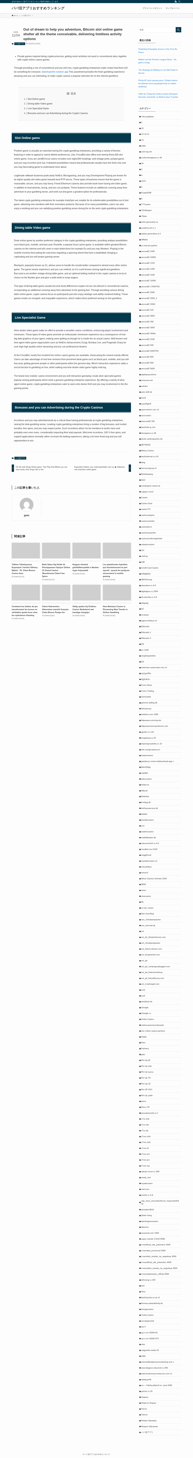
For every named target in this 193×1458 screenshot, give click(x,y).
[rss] (176, 1)
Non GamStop (147, 913)
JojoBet (144, 773)
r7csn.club (145, 1142)
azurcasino (146, 415)
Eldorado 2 (146, 638)
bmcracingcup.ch (149, 468)
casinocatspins (147, 515)
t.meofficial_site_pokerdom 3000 (155, 1245)
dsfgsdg (144, 603)
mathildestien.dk (148, 837)
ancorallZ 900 (147, 363)
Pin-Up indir (146, 1066)
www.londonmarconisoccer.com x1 (156, 1373)
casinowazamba (148, 533)
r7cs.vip (144, 1130)
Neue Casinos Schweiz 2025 (154, 878)
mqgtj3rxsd (146, 855)
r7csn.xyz (145, 1166)
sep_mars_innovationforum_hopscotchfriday (160, 1202)
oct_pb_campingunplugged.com (155, 966)
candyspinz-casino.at (150, 486)
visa (143, 1344)
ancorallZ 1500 (148, 275)
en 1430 (145, 650)
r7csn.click (146, 1136)
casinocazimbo (148, 521)
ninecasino (146, 896)
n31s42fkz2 (146, 867)
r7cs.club (145, 1119)
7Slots (144, 216)
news (143, 890)
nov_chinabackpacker (151, 919)
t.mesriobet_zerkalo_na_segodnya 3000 (159, 1268)
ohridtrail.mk (146, 1001)
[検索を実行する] (178, 29)
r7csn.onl (145, 1154)
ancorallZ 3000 (148, 327)
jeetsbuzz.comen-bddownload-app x (157, 761)
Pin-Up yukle (147, 1095)
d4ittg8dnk (146, 574)
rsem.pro (145, 1189)
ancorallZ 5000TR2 (150, 351)
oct (142, 931)
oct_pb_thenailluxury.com (152, 978)
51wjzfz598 (146, 193)
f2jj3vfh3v (145, 679)
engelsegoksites (148, 656)
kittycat (144, 790)
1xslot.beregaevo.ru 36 (151, 157)
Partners (145, 1048)
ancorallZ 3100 (148, 339)
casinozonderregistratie (151, 538)
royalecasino (147, 1183)
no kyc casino (147, 908)
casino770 (145, 509)
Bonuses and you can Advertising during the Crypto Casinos (58, 113)
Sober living (146, 1215)
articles (144, 386)
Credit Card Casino (149, 568)
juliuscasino (146, 779)
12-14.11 (145, 134)
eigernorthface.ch (149, 621)
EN (142, 644)
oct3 (143, 996)
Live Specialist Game (38, 108)
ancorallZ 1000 (148, 251)
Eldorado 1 (146, 632)
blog (143, 462)
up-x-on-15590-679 (150, 1338)
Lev (143, 826)
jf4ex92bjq (145, 767)
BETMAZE (146, 445)
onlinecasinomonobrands (152, 1025)
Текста (144, 1414)
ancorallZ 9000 (148, 368)
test (143, 1286)
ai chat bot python (149, 245)
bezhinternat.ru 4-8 (149, 456)
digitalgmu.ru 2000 (149, 591)
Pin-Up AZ (145, 1060)
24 (142, 163)
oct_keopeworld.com (150, 954)
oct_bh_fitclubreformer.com (153, 937)
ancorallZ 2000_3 (149, 298)
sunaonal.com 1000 (150, 1233)
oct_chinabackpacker (150, 943)
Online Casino (147, 1019)
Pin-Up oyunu (147, 1072)
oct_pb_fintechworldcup (151, 972)
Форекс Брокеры (149, 1420)
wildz (143, 1356)
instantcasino (147, 755)
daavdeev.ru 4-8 (148, 585)
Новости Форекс (148, 1403)
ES (142, 662)
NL (142, 902)
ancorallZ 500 (147, 345)
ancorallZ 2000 (148, 292)
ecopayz (145, 615)
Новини (144, 1397)
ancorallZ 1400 (148, 269)
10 (142, 128)
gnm (26, 515)
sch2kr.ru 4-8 (147, 1195)
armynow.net (147, 380)
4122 (143, 181)
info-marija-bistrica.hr (150, 749)
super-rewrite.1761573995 (153, 1239)
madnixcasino (147, 831)
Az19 (143, 398)
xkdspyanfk (146, 1379)
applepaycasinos (148, 374)
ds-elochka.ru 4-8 (149, 597)
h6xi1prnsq (146, 708)
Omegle (144, 1007)
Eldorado (145, 626)
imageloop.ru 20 (148, 738)
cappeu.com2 (147, 492)
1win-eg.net (146, 152)
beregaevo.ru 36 (148, 433)
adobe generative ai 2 (151, 234)
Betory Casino (147, 450)
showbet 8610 (147, 1209)
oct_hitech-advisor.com (151, 949)
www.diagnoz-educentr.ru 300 (154, 1368)
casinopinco (146, 527)
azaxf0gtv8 (146, 404)
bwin (143, 480)
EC (142, 609)
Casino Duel (146, 503)
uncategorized (147, 1321)
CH (142, 550)
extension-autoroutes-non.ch (154, 667)
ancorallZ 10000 (148, 257)
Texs (143, 1291)
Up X (143, 1327)
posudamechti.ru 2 (149, 1113)
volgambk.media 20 (150, 1350)
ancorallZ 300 (147, 321)
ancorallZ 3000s (148, 333)
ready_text (146, 1177)
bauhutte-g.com (148, 427)
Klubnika (145, 796)
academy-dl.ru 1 (148, 228)
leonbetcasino (147, 820)
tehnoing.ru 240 (148, 1280)
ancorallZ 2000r (148, 304)
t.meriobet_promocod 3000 (153, 1250)
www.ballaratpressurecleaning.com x (157, 1362)
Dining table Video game (40, 103)
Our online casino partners (153, 1031)
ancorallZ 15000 (148, 280)
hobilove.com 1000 (149, 714)
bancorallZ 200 (148, 421)
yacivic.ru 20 (146, 1391)
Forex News (146, 685)
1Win (143, 146)
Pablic (144, 1037)
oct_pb (144, 960)
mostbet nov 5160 (149, 849)
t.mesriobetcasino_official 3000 (155, 1274)
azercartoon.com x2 (150, 409)
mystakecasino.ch (149, 861)
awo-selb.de (146, 392)
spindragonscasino (149, 1221)
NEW (143, 884)
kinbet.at (145, 785)
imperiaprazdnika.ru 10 (151, 744)
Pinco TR (145, 1107)
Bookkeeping (147, 474)
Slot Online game (36, 99)
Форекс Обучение (149, 1426)
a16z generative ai (149, 222)
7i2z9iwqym (146, 210)
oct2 (143, 990)
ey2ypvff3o (146, 673)
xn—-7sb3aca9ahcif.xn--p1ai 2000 (156, 1385)
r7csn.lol (145, 1148)
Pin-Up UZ (146, 1084)
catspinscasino (147, 544)
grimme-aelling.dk (149, 703)
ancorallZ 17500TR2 (150, 286)
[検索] (179, 1)
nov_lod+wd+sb (148, 925)
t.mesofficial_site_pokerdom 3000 (156, 1262)
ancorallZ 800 (147, 357)
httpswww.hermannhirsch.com (154, 726)
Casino (144, 497)
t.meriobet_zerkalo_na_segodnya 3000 (158, 1256)
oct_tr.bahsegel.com (150, 984)
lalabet (144, 814)
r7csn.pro (145, 1160)
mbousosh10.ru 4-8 (150, 843)
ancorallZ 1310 (148, 263)
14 (142, 140)
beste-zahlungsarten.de (151, 439)
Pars (143, 1042)
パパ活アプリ (19, 44)
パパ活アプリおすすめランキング (38, 8)
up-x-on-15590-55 (149, 1332)
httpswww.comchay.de (151, 720)
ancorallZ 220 (147, 310)
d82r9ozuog (146, 579)
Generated (146, 697)
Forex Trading (147, 691)
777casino (145, 204)
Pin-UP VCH (146, 1089)
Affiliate (144, 239)
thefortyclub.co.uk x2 (150, 1297)
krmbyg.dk (146, 802)
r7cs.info (145, 1125)
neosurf (144, 872)
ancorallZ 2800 (148, 316)
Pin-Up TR (146, 1078)
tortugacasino (147, 1309)
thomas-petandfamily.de (152, 1303)
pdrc (143, 1054)
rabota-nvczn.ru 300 (150, 1171)
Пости (144, 1409)
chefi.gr (144, 556)
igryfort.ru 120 (147, 732)
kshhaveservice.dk (149, 808)
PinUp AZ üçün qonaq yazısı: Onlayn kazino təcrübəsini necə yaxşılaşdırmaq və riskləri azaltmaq (157, 83)
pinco (143, 1101)
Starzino (145, 1227)
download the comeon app (55, 72)
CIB (143, 562)
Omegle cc (146, 1013)
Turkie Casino (147, 1315)
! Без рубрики (147, 116)
